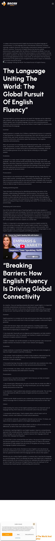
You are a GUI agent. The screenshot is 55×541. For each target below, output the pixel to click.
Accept (7, 534)
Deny (18, 534)
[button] (34, 524)
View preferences (29, 534)
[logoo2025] (10, 3)
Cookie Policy (17, 537)
